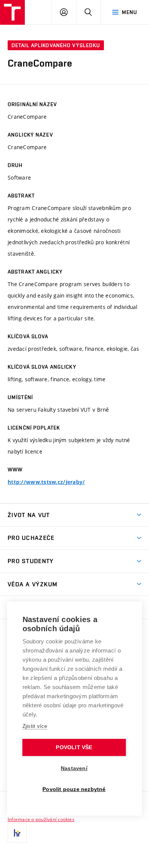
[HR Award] (17, 832)
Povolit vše (74, 747)
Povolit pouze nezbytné (73, 789)
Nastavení (74, 768)
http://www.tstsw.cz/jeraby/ (46, 482)
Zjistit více (35, 726)
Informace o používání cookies (41, 819)
